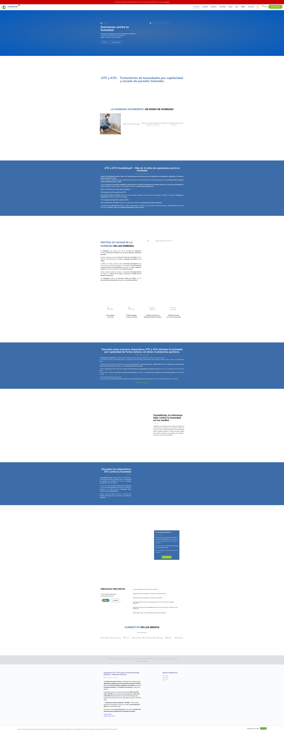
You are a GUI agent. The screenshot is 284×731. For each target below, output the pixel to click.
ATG (163, 681)
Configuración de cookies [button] (253, 728)
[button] (101, 124)
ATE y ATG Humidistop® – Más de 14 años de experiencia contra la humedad (142, 169)
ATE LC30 (165, 677)
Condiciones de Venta (109, 716)
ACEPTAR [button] (263, 728)
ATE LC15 (165, 675)
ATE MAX (165, 679)
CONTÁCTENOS (275, 7)
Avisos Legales (108, 714)
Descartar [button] (166, 2)
